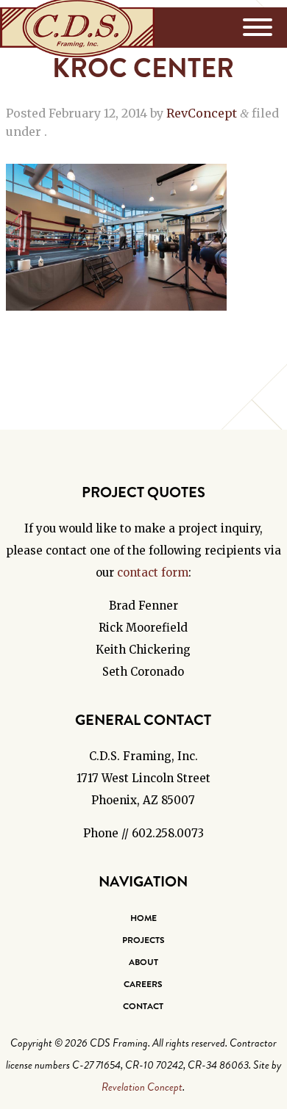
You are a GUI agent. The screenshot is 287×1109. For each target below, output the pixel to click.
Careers (143, 984)
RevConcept (201, 113)
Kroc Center (143, 68)
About (143, 962)
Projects (143, 940)
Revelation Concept (142, 1087)
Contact (143, 1006)
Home (143, 918)
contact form (152, 572)
